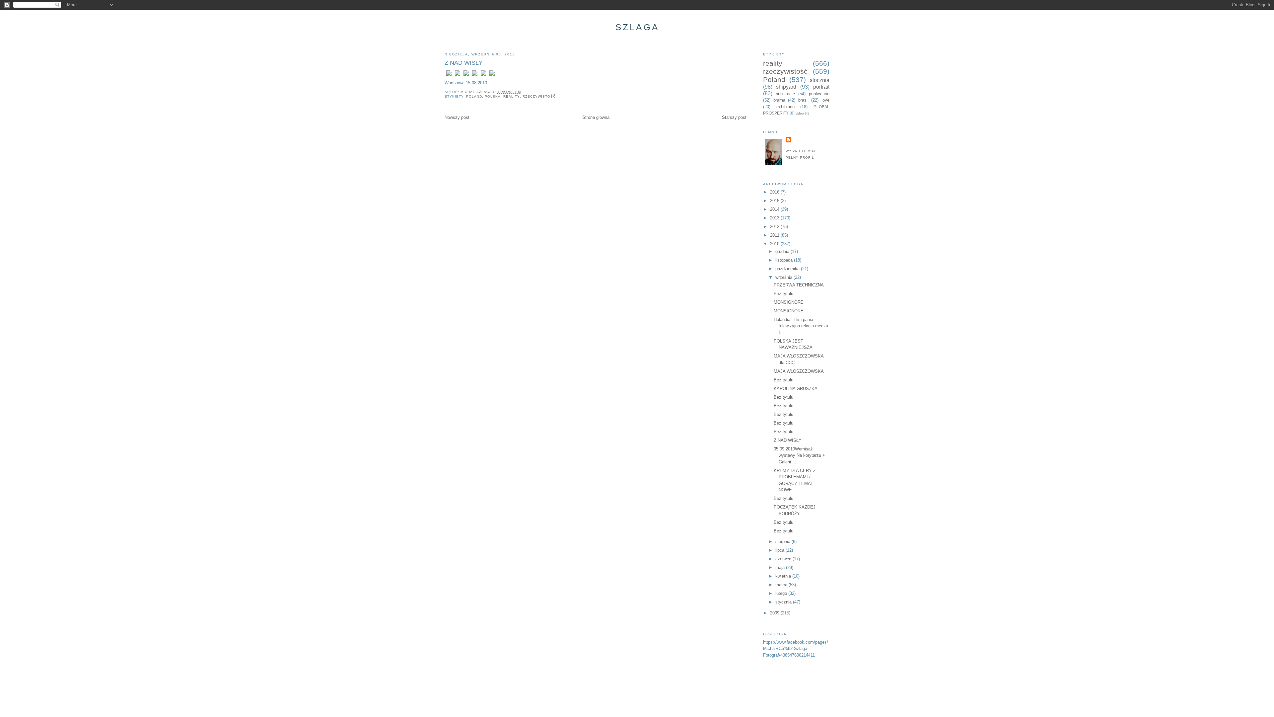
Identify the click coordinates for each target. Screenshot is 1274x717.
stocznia (819, 80)
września (784, 277)
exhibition (785, 106)
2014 (775, 209)
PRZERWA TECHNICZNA (799, 284)
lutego (781, 593)
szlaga (637, 27)
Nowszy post (457, 117)
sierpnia (783, 541)
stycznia (784, 601)
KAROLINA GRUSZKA (795, 388)
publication (819, 93)
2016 (775, 192)
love (825, 100)
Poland (474, 96)
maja (780, 567)
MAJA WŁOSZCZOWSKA (799, 371)
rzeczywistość (539, 96)
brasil (803, 100)
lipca (780, 550)
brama (779, 100)
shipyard (786, 87)
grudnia (783, 251)
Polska (493, 96)
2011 (775, 235)
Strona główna (595, 117)
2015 (775, 200)
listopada (784, 260)
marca (782, 584)
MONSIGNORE (789, 302)
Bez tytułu (783, 293)
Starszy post (734, 117)
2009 (775, 612)
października (788, 268)
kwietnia (783, 576)
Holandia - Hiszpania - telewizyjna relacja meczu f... (801, 326)
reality (511, 96)
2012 (775, 226)
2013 (775, 217)
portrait (821, 87)
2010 (775, 243)
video (800, 113)
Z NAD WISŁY (788, 440)
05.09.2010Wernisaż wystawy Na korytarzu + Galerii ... (799, 455)
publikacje (785, 93)
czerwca (784, 558)
